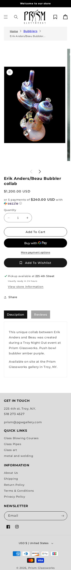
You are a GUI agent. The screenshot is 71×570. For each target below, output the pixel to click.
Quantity (10, 210)
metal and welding (18, 456)
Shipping (11, 478)
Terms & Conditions (19, 490)
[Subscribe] (62, 515)
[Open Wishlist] (55, 17)
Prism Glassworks (41, 567)
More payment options (35, 252)
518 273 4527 (14, 414)
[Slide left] (31, 171)
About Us (11, 473)
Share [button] (12, 297)
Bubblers (30, 31)
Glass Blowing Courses (21, 438)
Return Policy (14, 485)
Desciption (15, 314)
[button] (6, 17)
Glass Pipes (12, 444)
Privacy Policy (14, 496)
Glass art (10, 450)
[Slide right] (40, 171)
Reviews (40, 314)
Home (14, 31)
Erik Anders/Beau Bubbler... (27, 36)
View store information (25, 286)
